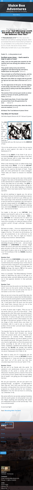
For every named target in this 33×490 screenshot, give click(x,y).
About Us (4, 488)
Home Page (4, 485)
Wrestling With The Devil (13, 410)
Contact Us (4, 486)
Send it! (3, 453)
